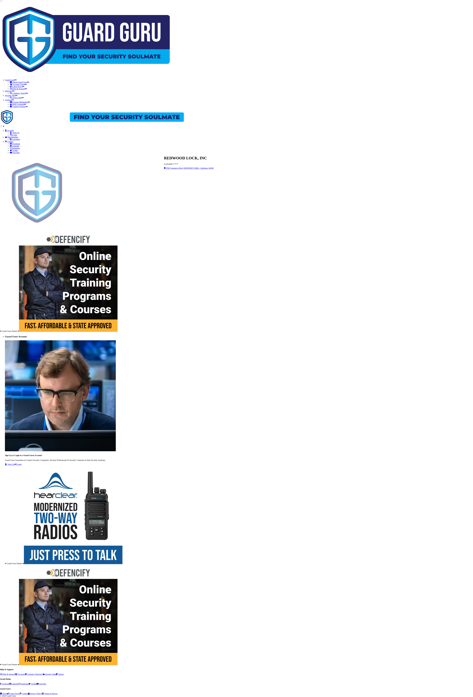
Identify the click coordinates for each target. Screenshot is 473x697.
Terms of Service (51, 694)
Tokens (61, 674)
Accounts (21, 674)
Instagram (24, 684)
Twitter (33, 684)
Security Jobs (50, 674)
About (4, 694)
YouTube (42, 684)
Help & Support (8, 674)
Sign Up (10, 464)
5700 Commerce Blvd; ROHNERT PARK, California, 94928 (189, 168)
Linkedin (15, 684)
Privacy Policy (36, 694)
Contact (24, 694)
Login (19, 464)
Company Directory (35, 674)
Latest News (14, 694)
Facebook (5, 684)
